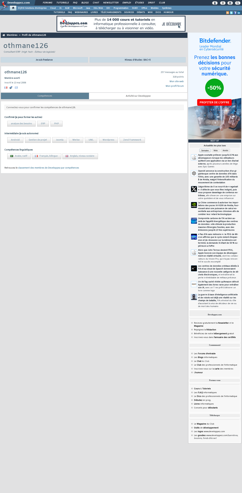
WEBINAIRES (81, 12)
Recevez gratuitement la (211, 323)
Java (88, 8)
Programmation (121, 8)
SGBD (135, 8)
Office (144, 8)
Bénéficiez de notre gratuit (214, 333)
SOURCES (129, 12)
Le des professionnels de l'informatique (215, 365)
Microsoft (77, 8)
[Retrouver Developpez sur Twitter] (231, 12)
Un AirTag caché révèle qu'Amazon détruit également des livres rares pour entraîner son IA (218, 286)
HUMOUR (168, 12)
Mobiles (155, 8)
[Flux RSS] (227, 12)
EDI (108, 8)
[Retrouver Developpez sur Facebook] (235, 12)
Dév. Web (98, 8)
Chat (95, 2)
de (206, 428)
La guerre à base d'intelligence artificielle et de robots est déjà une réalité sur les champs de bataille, (218, 300)
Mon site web (177, 81)
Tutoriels (62, 2)
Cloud (53, 8)
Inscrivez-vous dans (215, 337)
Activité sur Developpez (138, 96)
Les (205, 353)
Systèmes (166, 8)
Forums (47, 2)
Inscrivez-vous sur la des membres (213, 369)
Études (139, 2)
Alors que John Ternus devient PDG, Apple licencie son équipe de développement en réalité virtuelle (218, 256)
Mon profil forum (175, 86)
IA (60, 8)
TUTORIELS (59, 12)
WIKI (150, 12)
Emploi (126, 2)
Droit (151, 2)
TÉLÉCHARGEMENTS (111, 12)
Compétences (45, 96)
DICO (158, 12)
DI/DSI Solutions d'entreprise (32, 8)
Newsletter (111, 2)
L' (198, 372)
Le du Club (204, 424)
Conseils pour (206, 408)
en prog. (202, 400)
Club (162, 2)
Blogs (85, 2)
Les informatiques (205, 357)
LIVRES (94, 12)
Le (197, 361)
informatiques (204, 404)
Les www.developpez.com (209, 431)
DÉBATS (141, 12)
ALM (67, 8)
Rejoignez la (205, 330)
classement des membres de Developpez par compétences (48, 168)
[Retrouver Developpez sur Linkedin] (238, 12)
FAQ (74, 2)
